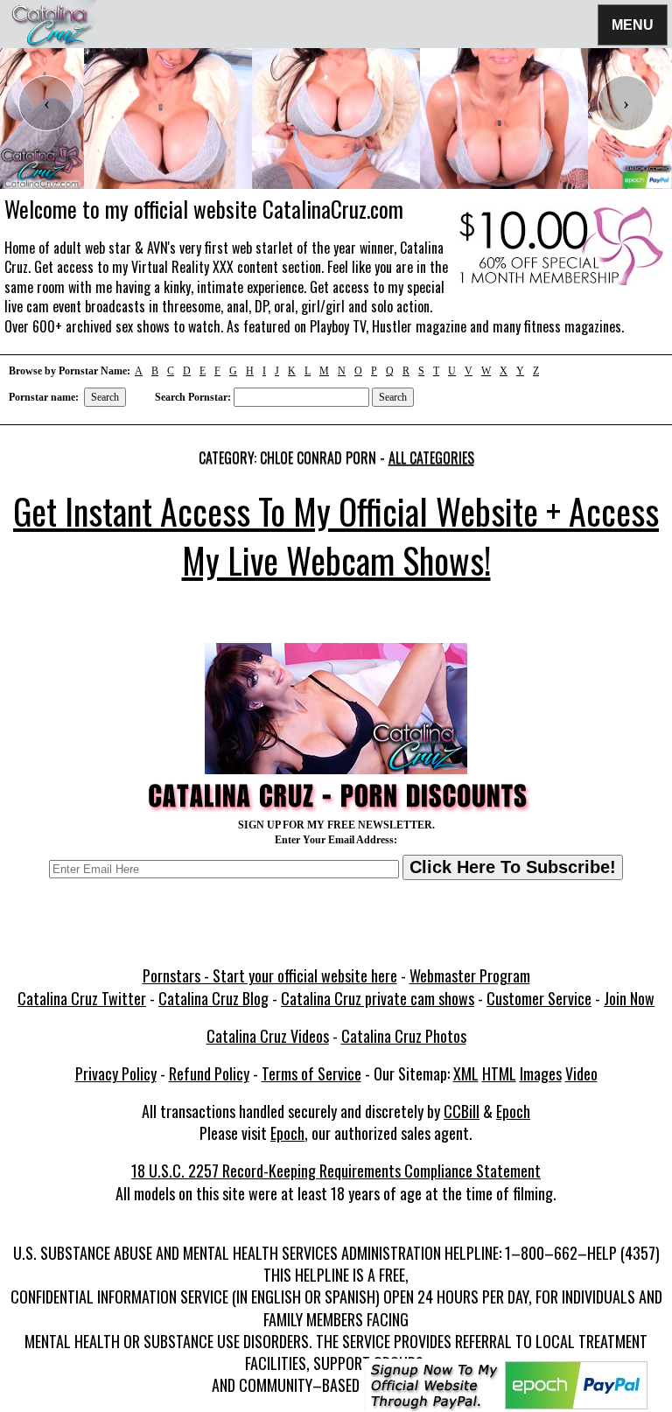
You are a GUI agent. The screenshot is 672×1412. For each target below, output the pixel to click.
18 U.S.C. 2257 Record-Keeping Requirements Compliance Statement (336, 1170)
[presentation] (46, 103)
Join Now (629, 998)
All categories (431, 457)
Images (541, 1073)
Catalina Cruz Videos (267, 1035)
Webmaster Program (470, 975)
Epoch (513, 1111)
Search (105, 397)
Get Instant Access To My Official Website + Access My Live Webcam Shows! (336, 535)
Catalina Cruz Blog (213, 998)
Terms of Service (311, 1073)
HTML (499, 1073)
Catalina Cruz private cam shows (377, 998)
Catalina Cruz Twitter (82, 998)
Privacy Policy (116, 1073)
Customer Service (539, 998)
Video (581, 1073)
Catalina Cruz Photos (403, 1035)
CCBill (462, 1111)
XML (466, 1073)
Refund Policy (209, 1073)
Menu (633, 24)
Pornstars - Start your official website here (270, 975)
